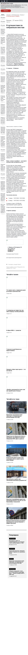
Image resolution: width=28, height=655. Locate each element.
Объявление (3, 17)
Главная (8, 15)
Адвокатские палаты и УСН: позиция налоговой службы (4, 31)
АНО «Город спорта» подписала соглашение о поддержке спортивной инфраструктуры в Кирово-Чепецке (5, 208)
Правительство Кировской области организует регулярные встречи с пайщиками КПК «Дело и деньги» (4, 185)
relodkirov (10, 251)
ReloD (19, 264)
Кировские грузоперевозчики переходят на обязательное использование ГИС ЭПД (5, 130)
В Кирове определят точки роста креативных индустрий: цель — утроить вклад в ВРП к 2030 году (16, 572)
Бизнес (22, 15)
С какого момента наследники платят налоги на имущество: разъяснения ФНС (5, 59)
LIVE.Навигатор (15, 15)
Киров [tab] (2, 14)
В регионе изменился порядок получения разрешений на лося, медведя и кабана (4, 157)
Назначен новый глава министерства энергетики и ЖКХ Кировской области (5, 167)
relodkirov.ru (10, 249)
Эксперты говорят (13, 264)
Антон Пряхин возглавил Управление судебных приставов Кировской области (4, 197)
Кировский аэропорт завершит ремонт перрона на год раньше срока (5, 79)
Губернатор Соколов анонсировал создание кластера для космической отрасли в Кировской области (4, 109)
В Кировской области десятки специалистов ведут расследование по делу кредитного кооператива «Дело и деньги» (5, 141)
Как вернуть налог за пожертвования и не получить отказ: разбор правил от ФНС (5, 50)
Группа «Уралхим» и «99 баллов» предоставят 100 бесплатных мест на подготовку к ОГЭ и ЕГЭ (5, 120)
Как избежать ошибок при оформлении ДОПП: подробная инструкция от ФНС (5, 40)
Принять (6, 10)
